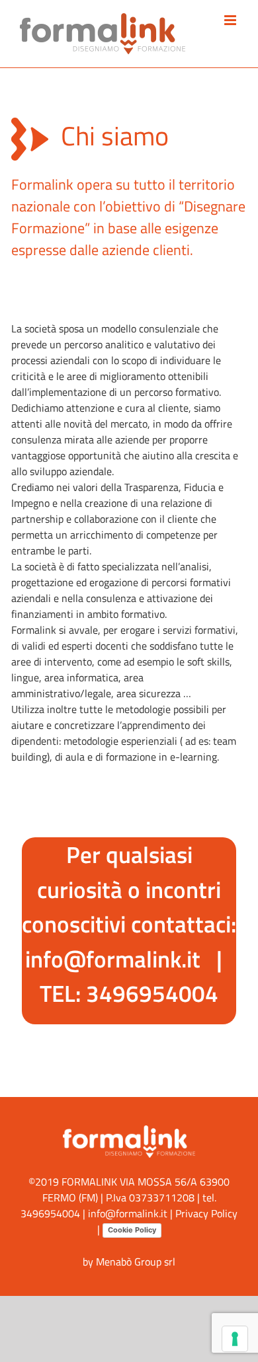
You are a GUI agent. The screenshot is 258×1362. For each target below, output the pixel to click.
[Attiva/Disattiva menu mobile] (231, 20)
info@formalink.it (112, 959)
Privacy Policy (206, 1213)
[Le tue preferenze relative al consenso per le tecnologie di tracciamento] (234, 1338)
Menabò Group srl (135, 1261)
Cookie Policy (132, 1229)
